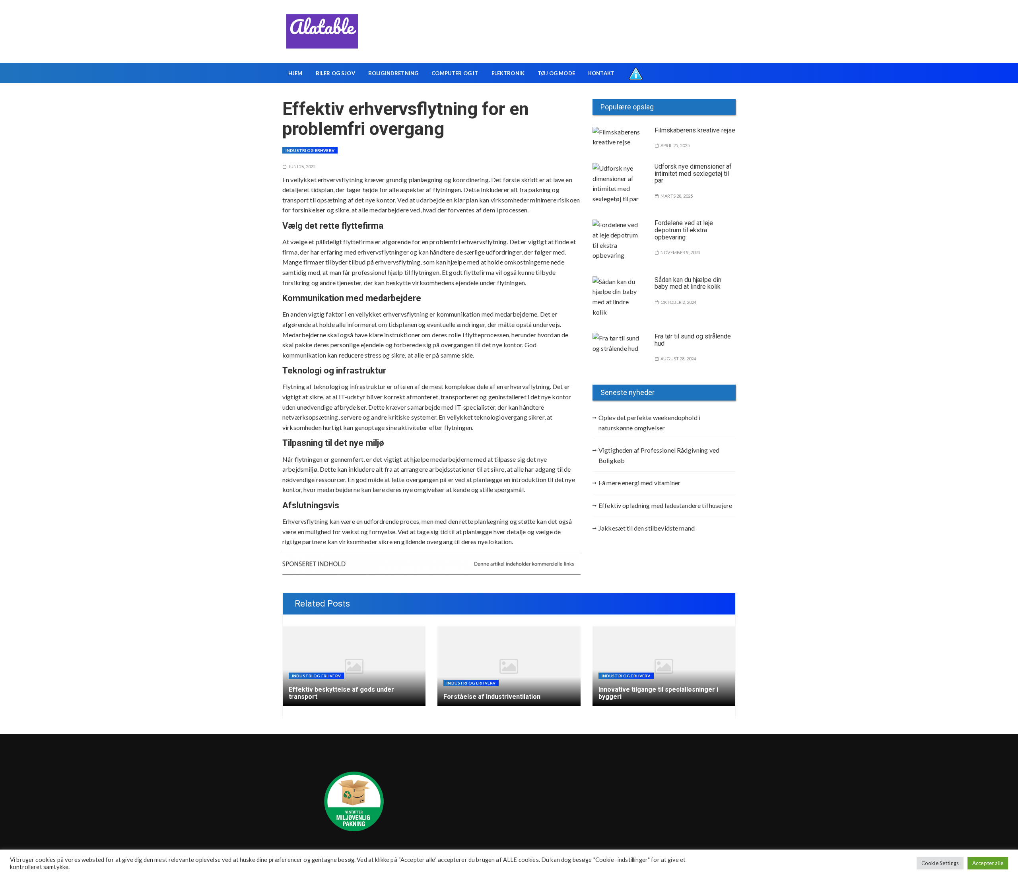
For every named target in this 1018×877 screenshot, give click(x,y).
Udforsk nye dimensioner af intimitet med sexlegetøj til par (693, 173)
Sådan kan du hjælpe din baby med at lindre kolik (688, 283)
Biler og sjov (335, 73)
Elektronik (508, 73)
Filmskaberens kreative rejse (695, 130)
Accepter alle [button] (987, 863)
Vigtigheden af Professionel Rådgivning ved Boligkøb (658, 455)
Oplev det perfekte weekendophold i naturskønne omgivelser (649, 423)
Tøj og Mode (556, 73)
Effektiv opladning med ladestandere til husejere (665, 505)
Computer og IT (454, 73)
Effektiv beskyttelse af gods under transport (341, 693)
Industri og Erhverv (310, 150)
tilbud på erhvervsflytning (384, 262)
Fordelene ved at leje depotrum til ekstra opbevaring (684, 230)
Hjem (295, 73)
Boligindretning (393, 73)
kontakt (601, 73)
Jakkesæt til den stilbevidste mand (646, 528)
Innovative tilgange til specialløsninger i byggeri (658, 693)
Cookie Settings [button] (940, 863)
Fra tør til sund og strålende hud (693, 340)
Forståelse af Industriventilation (491, 696)
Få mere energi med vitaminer (639, 482)
